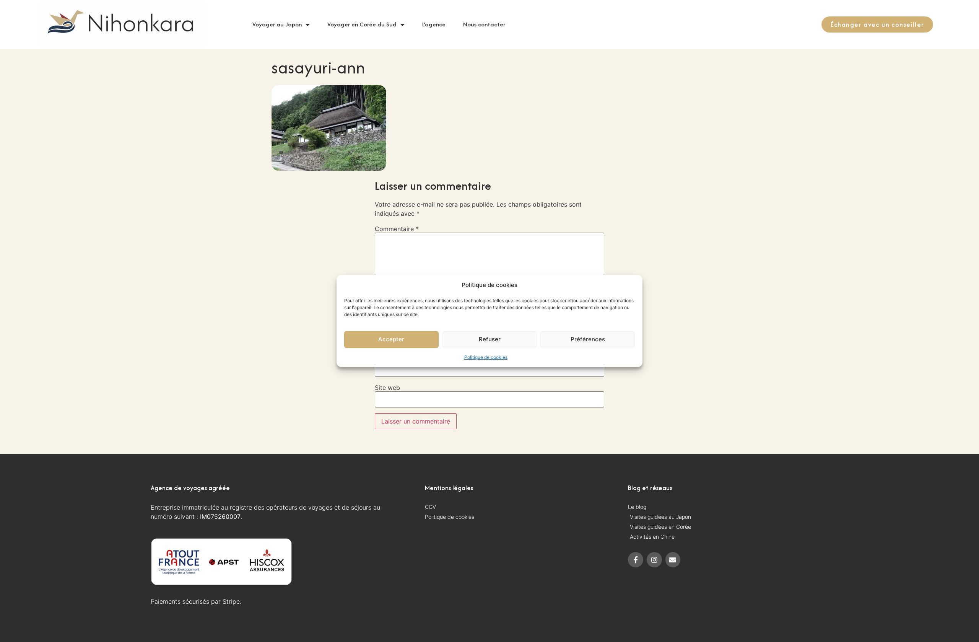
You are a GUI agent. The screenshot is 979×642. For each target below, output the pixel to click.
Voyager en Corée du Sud (362, 24)
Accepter (391, 339)
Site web (387, 388)
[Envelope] (673, 559)
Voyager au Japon (277, 24)
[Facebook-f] (635, 559)
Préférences (588, 339)
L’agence (434, 24)
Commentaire (397, 229)
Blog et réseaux (650, 487)
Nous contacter (484, 24)
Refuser (490, 339)
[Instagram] (654, 559)
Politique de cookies (485, 357)
